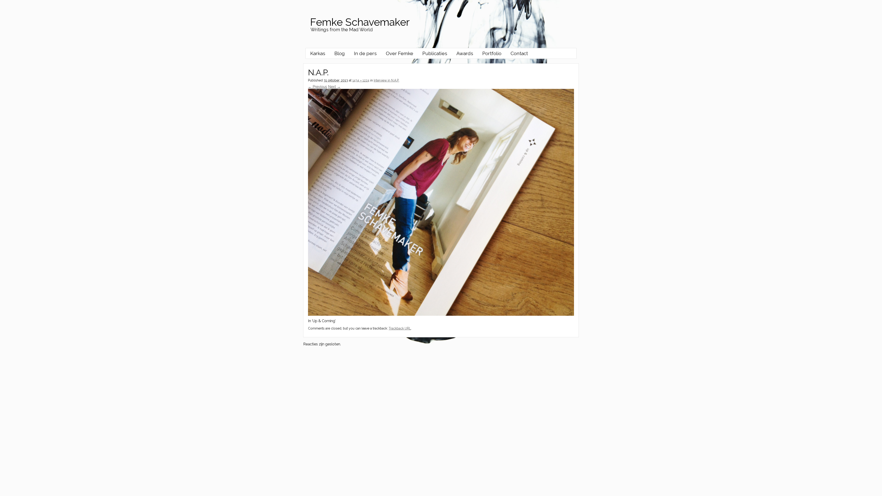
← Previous (317, 87)
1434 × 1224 (360, 80)
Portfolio (491, 53)
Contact (519, 53)
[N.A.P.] (441, 314)
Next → (334, 87)
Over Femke (399, 53)
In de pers (365, 53)
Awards (464, 53)
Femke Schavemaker (360, 22)
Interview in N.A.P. (386, 80)
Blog (339, 53)
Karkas (317, 53)
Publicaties (434, 53)
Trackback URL (400, 328)
